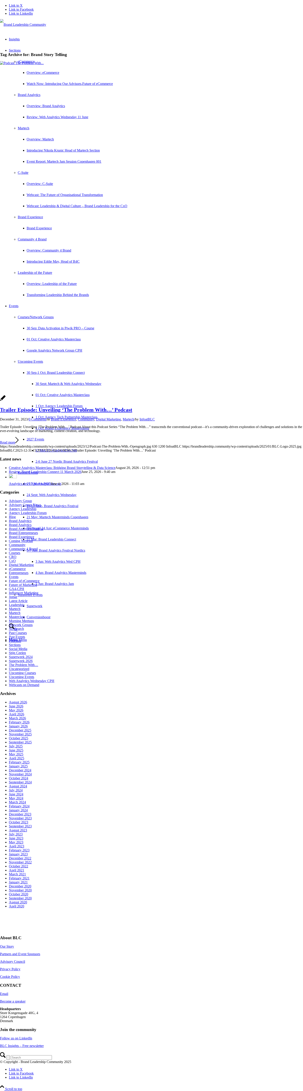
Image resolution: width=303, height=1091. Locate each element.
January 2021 (18, 882)
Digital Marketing (108, 419)
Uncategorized (19, 669)
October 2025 (18, 738)
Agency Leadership (22, 509)
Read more (7, 442)
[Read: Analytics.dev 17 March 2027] (13, 477)
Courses (14, 553)
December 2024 (20, 770)
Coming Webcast (21, 541)
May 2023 (16, 842)
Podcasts (15, 641)
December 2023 (20, 814)
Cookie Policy (10, 977)
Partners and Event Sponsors (20, 954)
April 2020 (16, 906)
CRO (12, 557)
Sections (15, 645)
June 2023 (16, 838)
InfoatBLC (147, 419)
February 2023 (19, 850)
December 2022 (20, 858)
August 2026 (18, 702)
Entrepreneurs (18, 573)
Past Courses (18, 633)
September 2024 (20, 782)
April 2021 (16, 870)
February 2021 (19, 878)
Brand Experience (63, 419)
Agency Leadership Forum (28, 513)
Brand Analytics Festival (26, 529)
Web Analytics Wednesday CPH (31, 681)
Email (4, 994)
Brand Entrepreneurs (23, 533)
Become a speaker (13, 1001)
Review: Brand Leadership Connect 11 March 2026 (45, 472)
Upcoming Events (21, 677)
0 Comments (37, 419)
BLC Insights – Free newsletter (22, 1046)
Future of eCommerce (24, 581)
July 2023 (16, 834)
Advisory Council (12, 961)
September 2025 (20, 742)
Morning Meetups (21, 621)
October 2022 (18, 866)
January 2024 (18, 810)
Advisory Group (20, 501)
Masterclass (17, 617)
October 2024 (18, 778)
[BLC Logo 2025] (23, 24)
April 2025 (16, 758)
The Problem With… (23, 665)
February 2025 (19, 762)
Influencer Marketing (23, 593)
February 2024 (19, 806)
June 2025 (16, 750)
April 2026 (16, 714)
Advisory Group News (25, 505)
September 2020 (20, 898)
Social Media (18, 649)
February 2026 (19, 722)
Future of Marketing (23, 585)
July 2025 (16, 746)
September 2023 (20, 826)
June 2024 (16, 794)
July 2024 (16, 790)
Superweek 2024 (21, 657)
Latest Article (18, 601)
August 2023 (18, 830)
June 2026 (16, 706)
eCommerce (17, 569)
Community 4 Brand (23, 549)
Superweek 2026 (21, 661)
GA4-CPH (16, 589)
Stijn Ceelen (17, 653)
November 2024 (20, 774)
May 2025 (16, 754)
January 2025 (18, 766)
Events (13, 577)
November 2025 (20, 734)
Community (86, 419)
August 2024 (18, 786)
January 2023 (18, 854)
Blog (12, 517)
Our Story (7, 946)
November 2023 (20, 818)
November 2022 (20, 862)
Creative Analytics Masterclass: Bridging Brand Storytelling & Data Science (62, 468)
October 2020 (18, 894)
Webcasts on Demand (24, 685)
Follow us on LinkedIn (16, 1038)
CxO (12, 561)
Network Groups (21, 625)
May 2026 (16, 710)
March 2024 (17, 802)
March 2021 (17, 874)
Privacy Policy (10, 969)
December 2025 (20, 730)
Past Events (17, 637)
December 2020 (20, 886)
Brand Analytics (20, 521)
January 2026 (18, 726)
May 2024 (16, 798)
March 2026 (17, 718)
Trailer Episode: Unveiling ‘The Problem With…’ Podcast (66, 410)
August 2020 (18, 902)
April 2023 (16, 846)
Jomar (13, 597)
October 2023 (18, 822)
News (13, 629)
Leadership (16, 605)
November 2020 (20, 890)
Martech (128, 419)
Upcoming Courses (22, 673)
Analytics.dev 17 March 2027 (30, 484)
